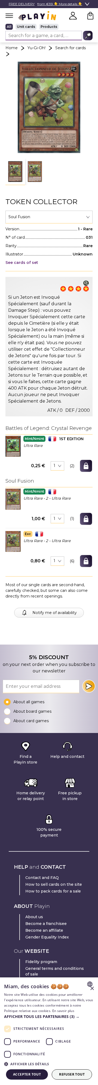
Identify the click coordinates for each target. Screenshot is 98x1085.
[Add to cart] (86, 465)
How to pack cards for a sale (53, 891)
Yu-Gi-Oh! (36, 47)
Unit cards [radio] (26, 27)
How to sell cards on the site (53, 884)
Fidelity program (41, 961)
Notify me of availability (54, 612)
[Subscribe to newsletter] (88, 686)
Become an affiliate (44, 930)
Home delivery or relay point (30, 796)
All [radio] (9, 27)
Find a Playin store (25, 759)
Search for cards (70, 47)
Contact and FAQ (42, 877)
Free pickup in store (70, 796)
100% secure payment (49, 832)
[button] (15, 171)
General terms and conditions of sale (54, 971)
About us (34, 916)
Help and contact (67, 756)
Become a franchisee (46, 923)
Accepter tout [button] (27, 1074)
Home (11, 47)
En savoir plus (63, 1010)
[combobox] (49, 217)
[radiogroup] (49, 27)
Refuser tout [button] (72, 1074)
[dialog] (49, 1031)
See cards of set (21, 262)
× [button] (92, 989)
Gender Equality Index (47, 937)
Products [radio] (49, 27)
